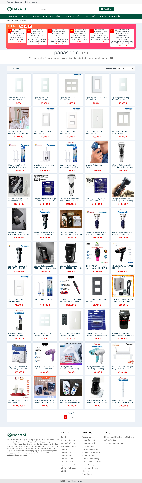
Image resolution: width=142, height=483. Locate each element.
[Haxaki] (18, 434)
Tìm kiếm (107, 9)
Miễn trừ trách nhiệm (68, 446)
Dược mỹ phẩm (56, 16)
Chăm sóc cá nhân (89, 455)
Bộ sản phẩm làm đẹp (90, 468)
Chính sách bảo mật (68, 440)
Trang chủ (10, 2)
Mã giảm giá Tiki (67, 462)
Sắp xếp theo (111, 69)
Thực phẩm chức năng (90, 459)
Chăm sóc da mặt (88, 440)
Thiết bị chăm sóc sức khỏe (92, 462)
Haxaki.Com (71, 481)
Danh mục (18, 2)
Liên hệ (34, 2)
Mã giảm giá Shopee (68, 468)
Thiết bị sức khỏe (98, 16)
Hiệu (16, 20)
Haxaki (79, 481)
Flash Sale (12, 26)
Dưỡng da (35, 16)
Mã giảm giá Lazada (68, 465)
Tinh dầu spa (87, 474)
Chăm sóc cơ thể (88, 443)
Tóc (78, 16)
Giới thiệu (27, 2)
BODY (45, 16)
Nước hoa (86, 471)
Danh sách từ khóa (67, 459)
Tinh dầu (70, 16)
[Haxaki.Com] (17, 9)
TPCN (86, 16)
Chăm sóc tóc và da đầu (91, 452)
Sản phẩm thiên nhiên (90, 449)
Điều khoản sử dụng (68, 443)
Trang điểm (86, 437)
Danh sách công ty (67, 455)
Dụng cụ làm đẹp (116, 16)
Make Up (24, 16)
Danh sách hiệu (66, 452)
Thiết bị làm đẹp (88, 465)
